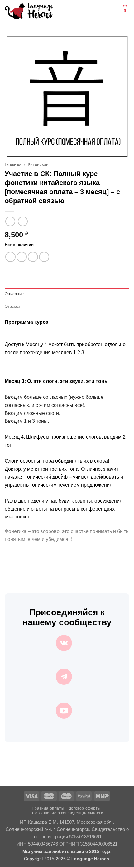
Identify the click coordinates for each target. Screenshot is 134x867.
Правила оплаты (48, 808)
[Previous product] (22, 221)
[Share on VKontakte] (44, 257)
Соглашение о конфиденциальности (67, 813)
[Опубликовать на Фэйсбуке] (22, 257)
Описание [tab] (14, 294)
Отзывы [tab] (12, 306)
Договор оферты (85, 808)
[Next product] (10, 221)
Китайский (38, 164)
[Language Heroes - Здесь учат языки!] (29, 11)
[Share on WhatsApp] (10, 257)
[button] (61, 10)
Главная (13, 164)
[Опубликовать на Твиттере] (33, 257)
